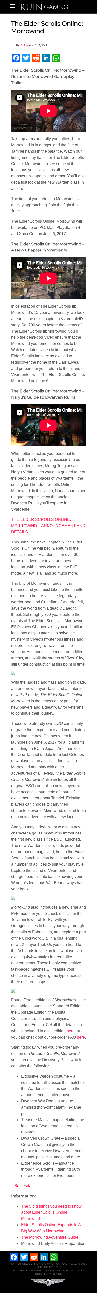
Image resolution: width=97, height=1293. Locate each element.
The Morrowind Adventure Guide (49, 1237)
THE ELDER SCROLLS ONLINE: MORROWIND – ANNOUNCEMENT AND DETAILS (48, 525)
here (71, 1031)
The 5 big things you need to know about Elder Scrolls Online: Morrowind (51, 1212)
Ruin (23, 45)
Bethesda (22, 1186)
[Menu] (12, 6)
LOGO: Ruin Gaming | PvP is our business (44, 6)
